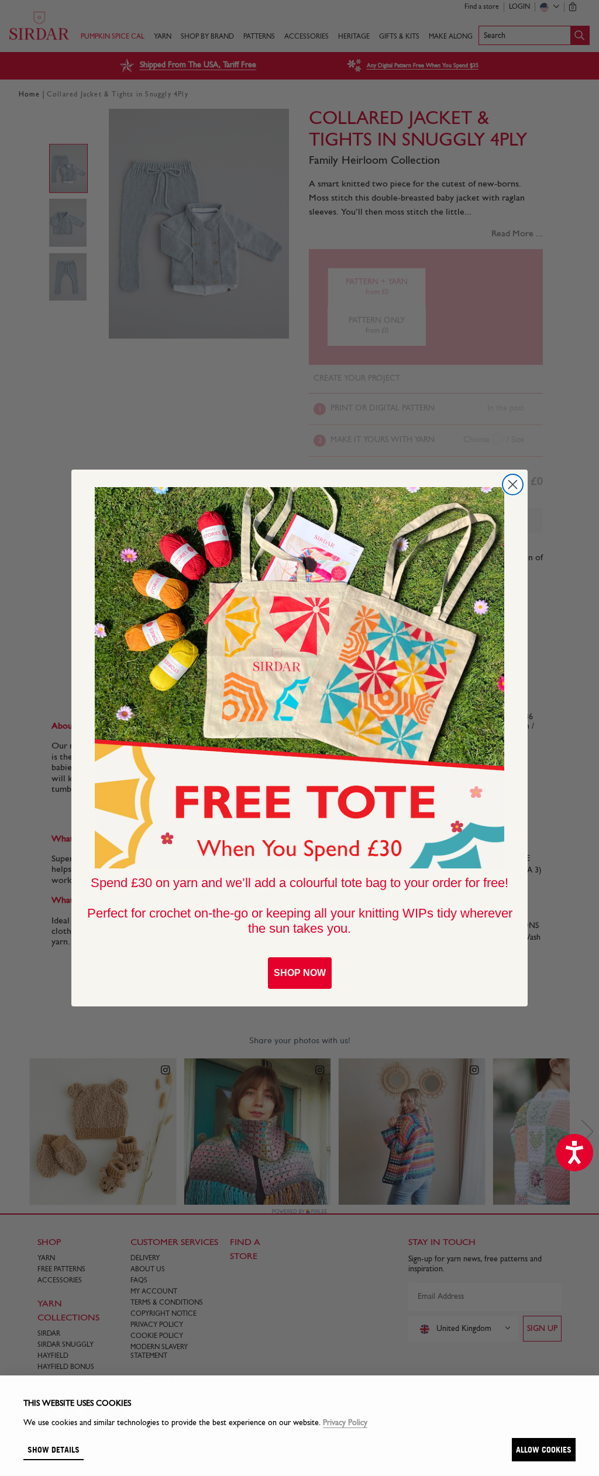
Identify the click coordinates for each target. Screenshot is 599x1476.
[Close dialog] (512, 484)
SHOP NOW (300, 973)
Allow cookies (544, 1449)
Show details (53, 1449)
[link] (299, 677)
